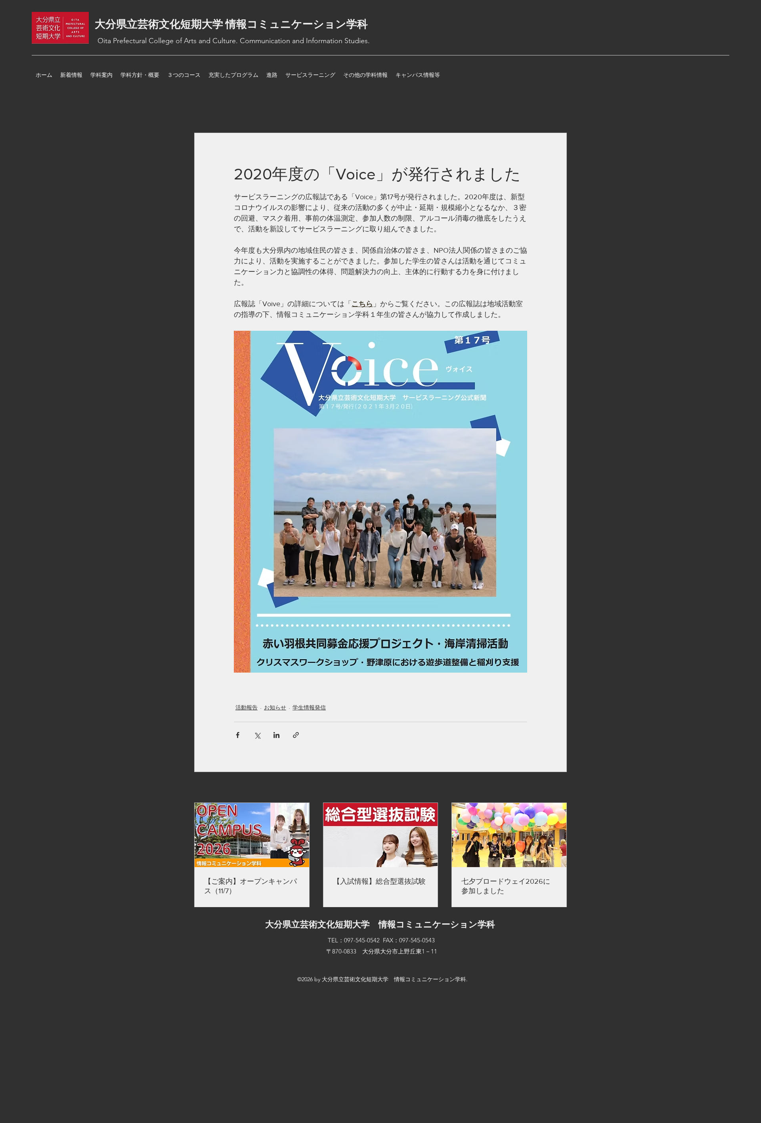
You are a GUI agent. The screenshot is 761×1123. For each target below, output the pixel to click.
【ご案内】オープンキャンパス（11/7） (250, 886)
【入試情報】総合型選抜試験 (379, 881)
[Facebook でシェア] (237, 735)
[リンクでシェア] (296, 735)
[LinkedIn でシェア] (276, 735)
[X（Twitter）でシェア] (257, 735)
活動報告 (246, 707)
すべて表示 (553, 788)
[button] (556, 96)
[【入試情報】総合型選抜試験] (380, 835)
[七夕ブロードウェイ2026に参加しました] (509, 835)
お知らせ (275, 707)
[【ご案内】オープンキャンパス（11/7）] (252, 835)
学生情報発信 (309, 707)
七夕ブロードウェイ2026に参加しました (505, 886)
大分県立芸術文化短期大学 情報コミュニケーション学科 (231, 24)
